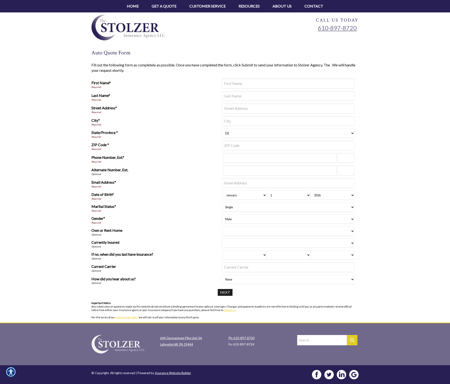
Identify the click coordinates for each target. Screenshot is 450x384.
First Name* (101, 82)
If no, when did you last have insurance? (122, 254)
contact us (229, 310)
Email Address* (103, 182)
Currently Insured (105, 242)
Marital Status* (103, 206)
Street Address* (104, 108)
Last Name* (100, 95)
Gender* (98, 218)
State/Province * (104, 132)
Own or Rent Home (106, 230)
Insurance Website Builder (173, 373)
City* (95, 120)
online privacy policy (126, 317)
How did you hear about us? (113, 279)
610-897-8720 (337, 27)
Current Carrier (103, 266)
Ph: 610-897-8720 (242, 338)
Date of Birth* (102, 194)
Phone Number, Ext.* (107, 157)
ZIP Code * (100, 144)
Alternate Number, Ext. (109, 169)
